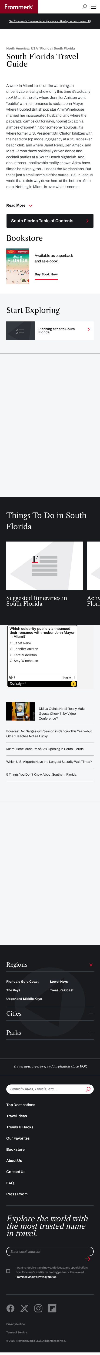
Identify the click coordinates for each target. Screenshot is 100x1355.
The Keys (13, 990)
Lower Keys (59, 981)
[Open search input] (84, 7)
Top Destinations (20, 1105)
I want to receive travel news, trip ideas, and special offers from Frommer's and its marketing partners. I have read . (52, 1272)
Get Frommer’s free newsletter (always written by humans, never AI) (50, 21)
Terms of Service (16, 1332)
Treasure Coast (61, 990)
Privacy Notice (15, 1324)
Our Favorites (18, 1138)
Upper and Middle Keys (24, 999)
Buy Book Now (46, 274)
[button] (93, 7)
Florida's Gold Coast (22, 981)
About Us (14, 1161)
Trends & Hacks (19, 1127)
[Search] (87, 1088)
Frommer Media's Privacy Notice (36, 1277)
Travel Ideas (16, 1116)
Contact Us (16, 1172)
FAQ (10, 1183)
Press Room (17, 1194)
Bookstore (15, 1149)
